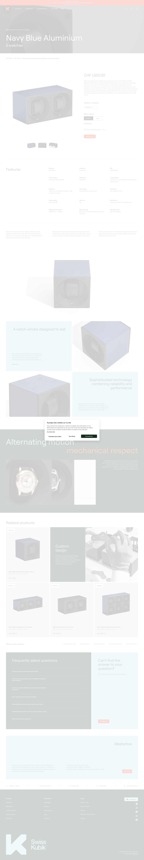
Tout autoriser (89, 436)
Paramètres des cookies (55, 436)
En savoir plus (51, 431)
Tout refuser (72, 436)
